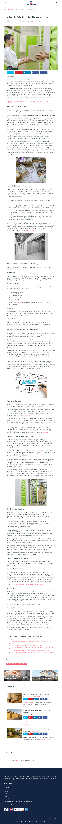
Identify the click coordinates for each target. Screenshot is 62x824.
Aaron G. (14, 21)
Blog (6, 793)
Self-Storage (22, 664)
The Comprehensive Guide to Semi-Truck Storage (26, 645)
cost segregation (39, 450)
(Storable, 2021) (30, 230)
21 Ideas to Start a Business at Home (22, 640)
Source (27, 415)
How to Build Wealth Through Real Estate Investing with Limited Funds (33, 652)
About (6, 791)
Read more (7, 783)
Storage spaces (27, 721)
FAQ (6, 796)
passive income (11, 9)
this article (18, 303)
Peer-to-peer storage (28, 702)
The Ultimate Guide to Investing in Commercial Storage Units (30, 651)
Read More (26, 706)
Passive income (11, 664)
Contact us (7, 799)
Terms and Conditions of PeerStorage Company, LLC (19, 801)
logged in (18, 760)
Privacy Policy (8, 804)
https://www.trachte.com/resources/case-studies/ (27, 585)
